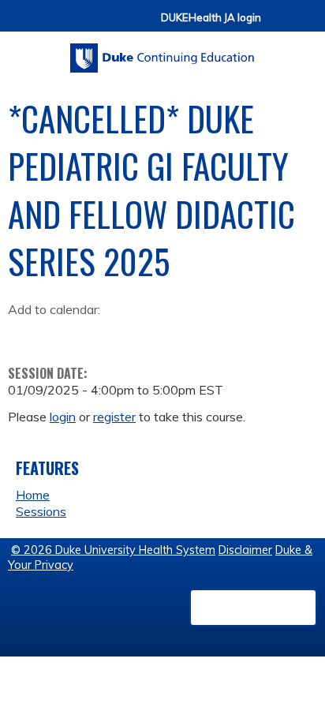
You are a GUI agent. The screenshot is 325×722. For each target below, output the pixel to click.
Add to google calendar (24, 334)
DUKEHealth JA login (211, 18)
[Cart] (279, 24)
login (63, 417)
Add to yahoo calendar (59, 334)
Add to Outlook (133, 334)
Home (33, 495)
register (114, 417)
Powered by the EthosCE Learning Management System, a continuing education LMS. (253, 608)
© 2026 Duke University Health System (113, 550)
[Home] (162, 52)
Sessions (41, 511)
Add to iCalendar (95, 333)
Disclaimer (245, 550)
